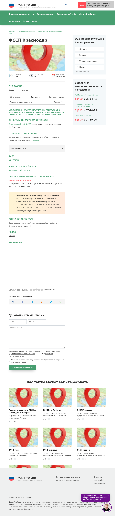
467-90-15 (86, 110)
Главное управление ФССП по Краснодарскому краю (22, 411)
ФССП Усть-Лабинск (52, 410)
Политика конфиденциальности (68, 477)
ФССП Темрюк (83, 450)
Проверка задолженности (21, 14)
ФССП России (26, 4)
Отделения (14, 21)
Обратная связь (100, 483)
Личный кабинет (87, 14)
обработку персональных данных (22, 354)
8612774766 (36, 140)
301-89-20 (86, 119)
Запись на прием (45, 14)
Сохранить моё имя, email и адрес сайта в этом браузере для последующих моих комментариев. (37, 361)
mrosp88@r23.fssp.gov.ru (19, 170)
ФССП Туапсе (14, 450)
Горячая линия (30, 21)
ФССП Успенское (84, 410)
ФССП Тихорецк (50, 450)
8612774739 (14, 160)
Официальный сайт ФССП (20, 124)
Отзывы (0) (58, 102)
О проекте (98, 477)
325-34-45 (86, 98)
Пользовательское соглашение (68, 480)
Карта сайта (98, 480)
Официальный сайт (66, 14)
